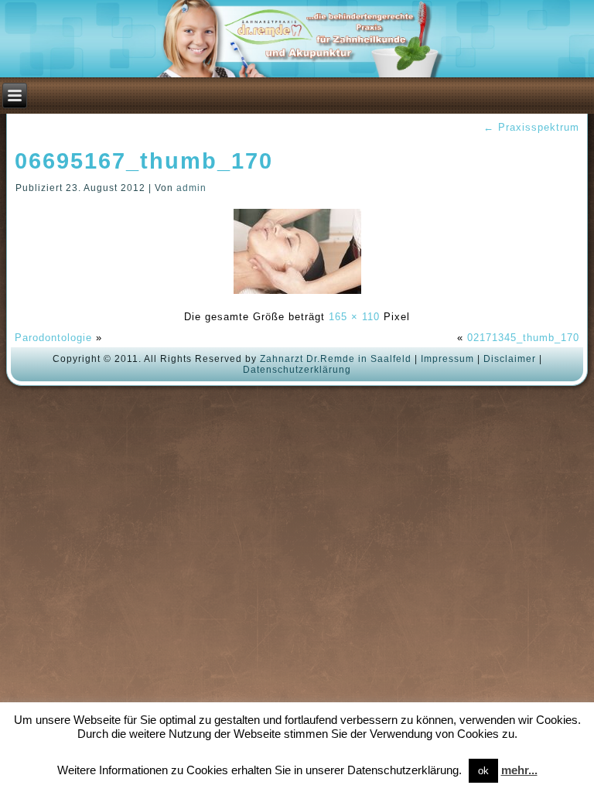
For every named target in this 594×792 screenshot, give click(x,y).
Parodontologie (53, 337)
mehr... (519, 770)
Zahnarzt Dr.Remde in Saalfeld (335, 358)
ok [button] (483, 771)
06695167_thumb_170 (144, 160)
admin (191, 188)
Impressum (447, 358)
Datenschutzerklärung (297, 369)
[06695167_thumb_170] (297, 296)
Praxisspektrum (531, 127)
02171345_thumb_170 (523, 337)
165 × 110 (354, 317)
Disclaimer (509, 358)
